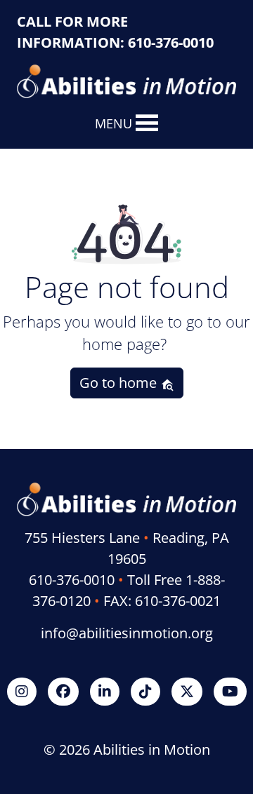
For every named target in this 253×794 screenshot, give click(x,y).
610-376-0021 (178, 600)
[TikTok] (145, 691)
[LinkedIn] (104, 691)
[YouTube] (230, 691)
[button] (113, 123)
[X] (186, 691)
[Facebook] (63, 691)
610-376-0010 (171, 42)
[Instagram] (22, 691)
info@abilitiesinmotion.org (127, 633)
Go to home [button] (119, 382)
